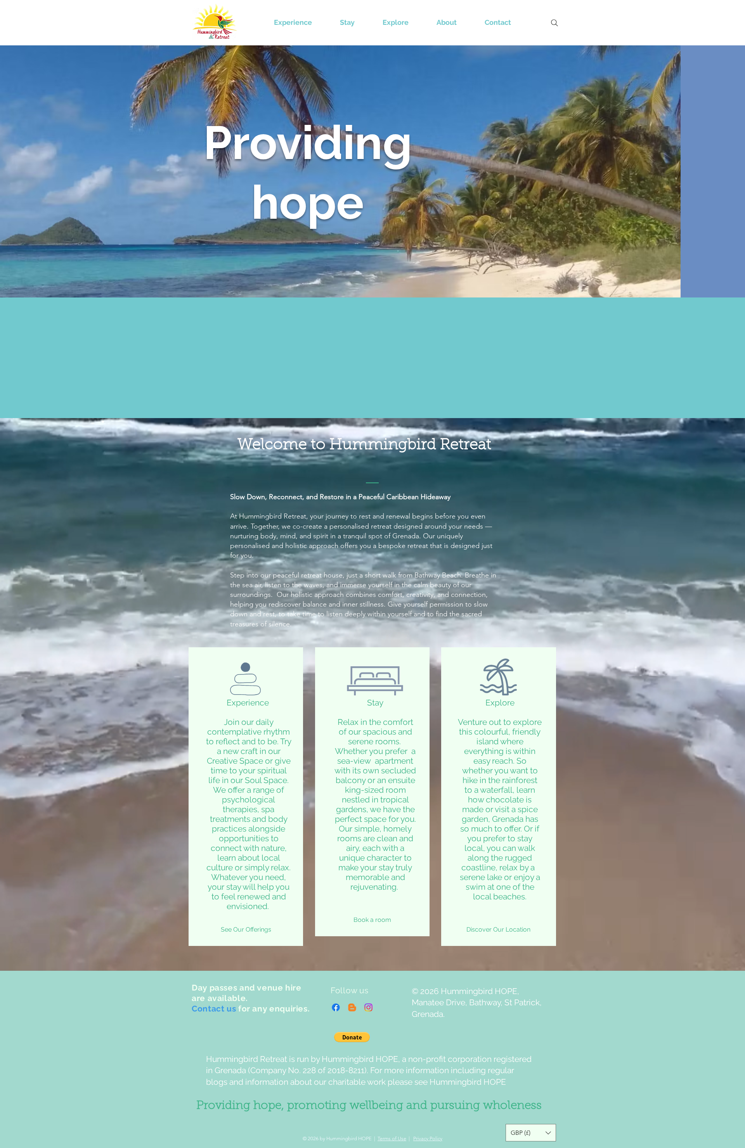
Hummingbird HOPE (468, 1082)
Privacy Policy (427, 1138)
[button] (352, 1037)
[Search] (554, 23)
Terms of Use (392, 1138)
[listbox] (531, 1132)
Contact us (214, 1008)
